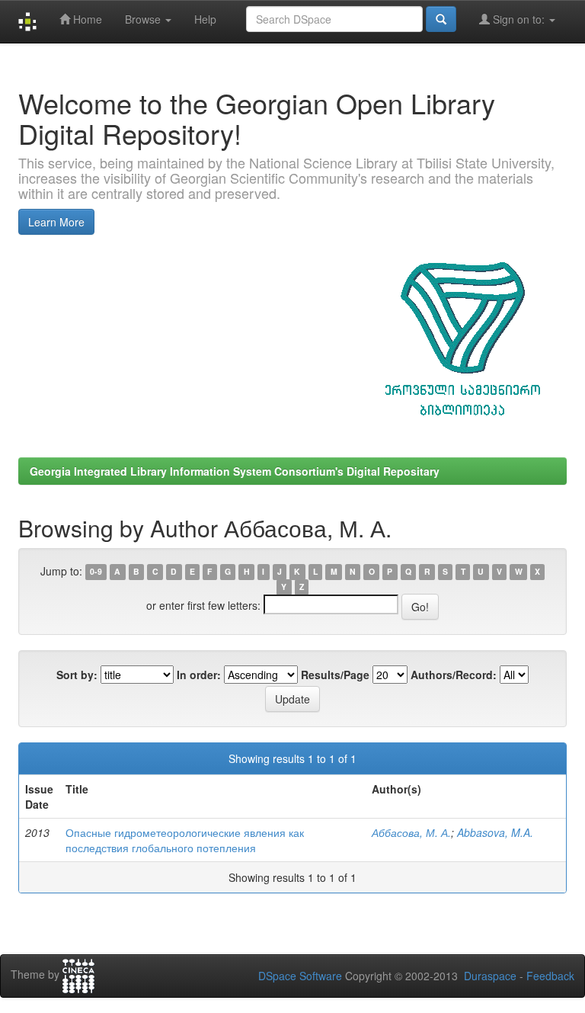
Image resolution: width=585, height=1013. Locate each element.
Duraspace (490, 975)
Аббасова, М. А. (411, 832)
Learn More (56, 221)
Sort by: (77, 674)
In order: (199, 674)
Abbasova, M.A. (495, 832)
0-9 (96, 572)
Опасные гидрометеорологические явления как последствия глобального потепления (185, 840)
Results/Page (335, 674)
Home (86, 19)
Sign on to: (519, 19)
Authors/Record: (454, 674)
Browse (144, 19)
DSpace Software (300, 975)
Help (205, 19)
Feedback (550, 975)
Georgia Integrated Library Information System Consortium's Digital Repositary (235, 471)
